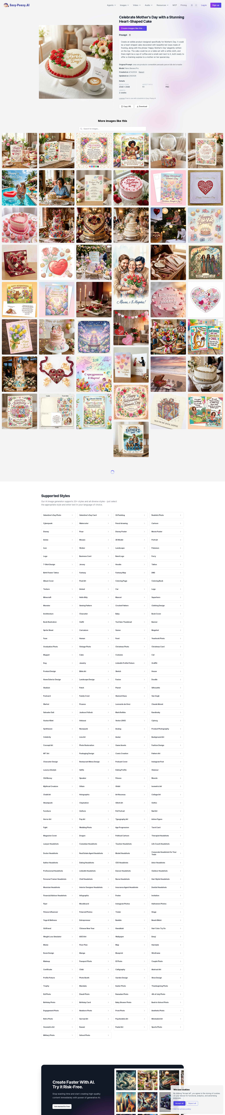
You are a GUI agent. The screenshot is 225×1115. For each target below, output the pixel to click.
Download (143, 106)
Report (141, 72)
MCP (175, 5)
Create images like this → (133, 28)
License (122, 98)
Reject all (192, 1103)
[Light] (196, 5)
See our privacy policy (182, 1109)
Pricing (184, 5)
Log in (204, 5)
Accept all (179, 1103)
